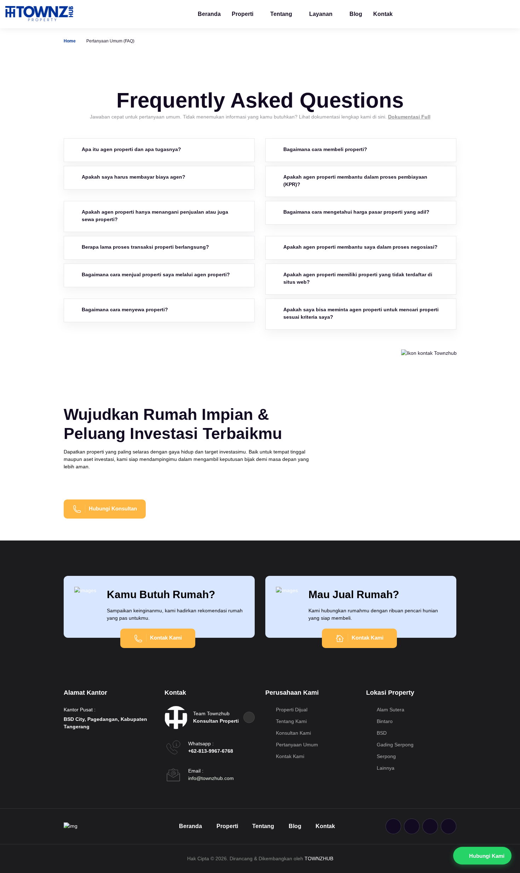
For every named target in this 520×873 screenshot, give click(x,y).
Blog (355, 14)
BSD (381, 733)
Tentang (281, 14)
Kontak (383, 14)
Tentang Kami (291, 721)
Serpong (385, 756)
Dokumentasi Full (409, 117)
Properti (242, 14)
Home (70, 41)
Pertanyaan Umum (296, 744)
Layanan (321, 14)
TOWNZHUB (319, 858)
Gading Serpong (394, 744)
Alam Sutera (389, 709)
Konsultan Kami (293, 733)
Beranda (209, 14)
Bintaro (384, 721)
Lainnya (384, 768)
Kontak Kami (289, 756)
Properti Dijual (291, 709)
